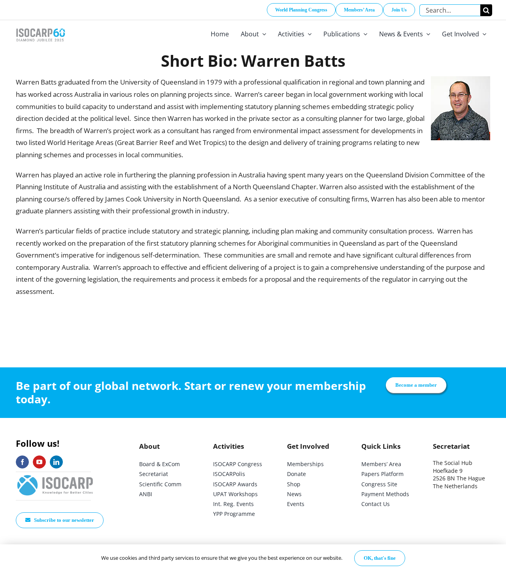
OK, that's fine (380, 558)
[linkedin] (56, 462)
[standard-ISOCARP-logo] (55, 475)
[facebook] (22, 462)
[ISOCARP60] (40, 27)
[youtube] (39, 462)
